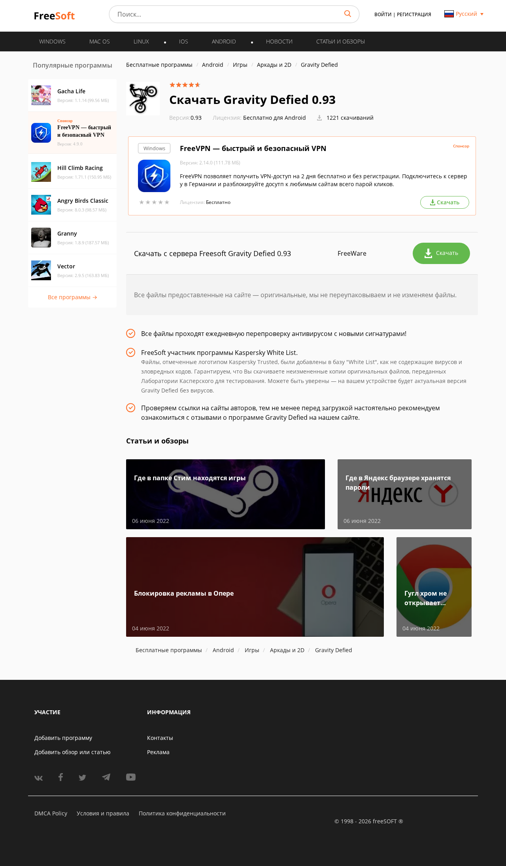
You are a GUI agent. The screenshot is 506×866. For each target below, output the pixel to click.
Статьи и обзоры (340, 41)
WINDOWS (52, 41)
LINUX (141, 41)
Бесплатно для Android (274, 117)
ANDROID (224, 41)
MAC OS (99, 41)
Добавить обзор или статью (72, 752)
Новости (279, 41)
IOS (183, 41)
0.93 (185, 117)
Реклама (158, 752)
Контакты (160, 737)
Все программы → (72, 297)
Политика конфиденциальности (182, 813)
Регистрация (414, 14)
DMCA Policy (50, 813)
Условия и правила (103, 813)
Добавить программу (63, 737)
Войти (383, 14)
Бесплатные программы (159, 64)
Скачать (447, 253)
